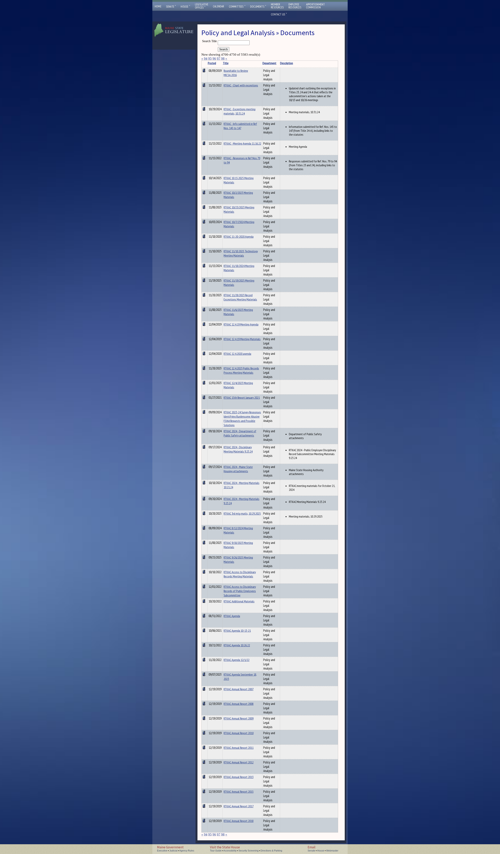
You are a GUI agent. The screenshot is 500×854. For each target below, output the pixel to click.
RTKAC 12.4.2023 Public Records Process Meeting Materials (241, 370)
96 (214, 58)
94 (205, 58)
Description (286, 63)
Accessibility (230, 850)
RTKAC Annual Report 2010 (239, 733)
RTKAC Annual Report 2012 (239, 762)
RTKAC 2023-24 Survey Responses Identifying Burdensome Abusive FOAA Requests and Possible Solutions (242, 418)
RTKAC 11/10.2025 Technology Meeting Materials (241, 253)
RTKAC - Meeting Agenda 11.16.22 (242, 143)
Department (269, 63)
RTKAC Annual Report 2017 (239, 806)
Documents (258, 6)
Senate (171, 6)
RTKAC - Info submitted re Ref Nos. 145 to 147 (240, 126)
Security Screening (248, 850)
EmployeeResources (294, 6)
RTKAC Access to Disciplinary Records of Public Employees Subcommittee (240, 590)
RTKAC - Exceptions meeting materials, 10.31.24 (239, 111)
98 (223, 58)
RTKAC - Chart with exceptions (241, 85)
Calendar (218, 6)
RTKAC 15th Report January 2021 (242, 397)
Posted (212, 63)
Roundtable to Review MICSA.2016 (236, 72)
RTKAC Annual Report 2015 (239, 791)
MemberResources (277, 6)
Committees (237, 6)
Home (158, 6)
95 (210, 58)
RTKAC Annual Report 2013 (239, 777)
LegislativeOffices (201, 6)
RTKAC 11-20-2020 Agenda (239, 236)
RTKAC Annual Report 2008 (239, 704)
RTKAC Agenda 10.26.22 (237, 645)
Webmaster (332, 850)
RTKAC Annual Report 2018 (239, 821)
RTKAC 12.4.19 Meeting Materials (242, 339)
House (185, 6)
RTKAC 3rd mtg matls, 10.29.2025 (242, 513)
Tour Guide (216, 850)
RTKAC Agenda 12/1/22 (236, 660)
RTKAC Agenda (232, 616)
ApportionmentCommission (315, 6)
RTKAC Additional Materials (239, 601)
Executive (162, 850)
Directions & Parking (271, 850)
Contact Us (279, 14)
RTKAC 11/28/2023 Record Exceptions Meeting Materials (240, 297)
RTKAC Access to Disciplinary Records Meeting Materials (240, 574)
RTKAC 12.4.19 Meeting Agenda (241, 324)
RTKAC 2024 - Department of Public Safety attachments (240, 433)
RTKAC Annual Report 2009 (239, 718)
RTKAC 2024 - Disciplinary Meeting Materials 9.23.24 (238, 449)
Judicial (173, 850)
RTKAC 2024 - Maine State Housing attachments (238, 469)
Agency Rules (186, 850)
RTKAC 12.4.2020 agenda (237, 353)
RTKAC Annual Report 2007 (239, 689)
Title (226, 63)
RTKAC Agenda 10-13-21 (237, 630)
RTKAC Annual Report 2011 (239, 747)
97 (218, 58)
